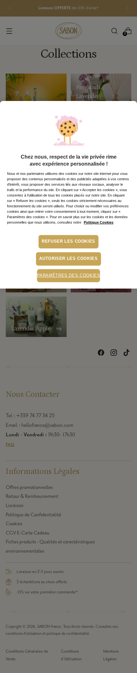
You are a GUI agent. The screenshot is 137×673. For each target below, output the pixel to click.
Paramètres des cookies (68, 275)
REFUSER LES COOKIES (68, 241)
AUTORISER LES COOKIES (68, 258)
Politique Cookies (98, 222)
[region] (68, 195)
